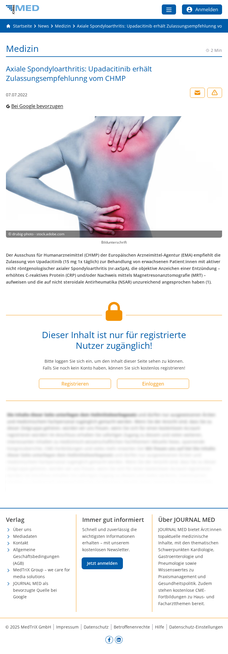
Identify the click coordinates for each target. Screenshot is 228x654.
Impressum (67, 627)
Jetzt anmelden (102, 563)
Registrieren (75, 383)
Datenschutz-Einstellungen (196, 627)
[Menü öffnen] (169, 9)
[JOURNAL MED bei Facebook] (109, 640)
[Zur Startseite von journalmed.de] (22, 9)
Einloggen (153, 383)
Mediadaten (25, 536)
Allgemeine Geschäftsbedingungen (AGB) (36, 556)
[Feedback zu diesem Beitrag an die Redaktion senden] (214, 93)
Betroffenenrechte (132, 627)
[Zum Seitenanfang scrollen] (217, 643)
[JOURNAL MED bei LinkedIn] (119, 640)
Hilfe (159, 627)
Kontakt (20, 543)
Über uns (22, 529)
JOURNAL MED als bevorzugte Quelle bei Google (35, 590)
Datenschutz (96, 627)
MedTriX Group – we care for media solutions (41, 573)
